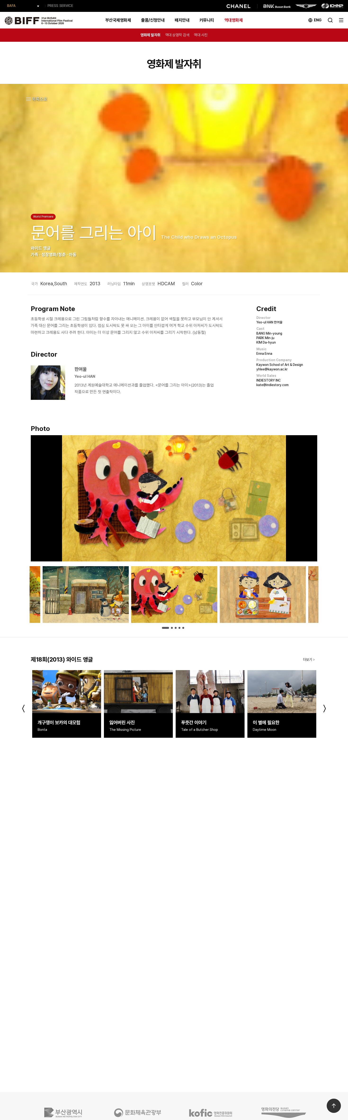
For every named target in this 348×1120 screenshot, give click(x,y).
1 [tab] (165, 628)
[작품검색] (330, 20)
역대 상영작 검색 (177, 35)
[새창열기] (64, 1112)
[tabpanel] (174, 594)
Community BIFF (20, 6)
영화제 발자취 (150, 35)
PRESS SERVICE (60, 6)
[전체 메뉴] (341, 19)
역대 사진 (201, 35)
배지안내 (182, 20)
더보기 (307, 660)
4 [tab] (179, 628)
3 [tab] (176, 628)
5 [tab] (183, 628)
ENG (317, 20)
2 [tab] (172, 628)
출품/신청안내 (153, 20)
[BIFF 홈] (38, 20)
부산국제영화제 (118, 20)
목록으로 (39, 99)
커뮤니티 (207, 20)
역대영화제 (233, 20)
